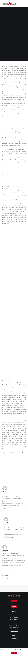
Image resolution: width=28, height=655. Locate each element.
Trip (8, 464)
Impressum (14, 635)
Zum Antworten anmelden (7, 510)
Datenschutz (14, 638)
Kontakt (14, 601)
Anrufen (14, 606)
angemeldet (8, 578)
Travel (4, 464)
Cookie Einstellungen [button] (21, 650)
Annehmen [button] (14, 652)
